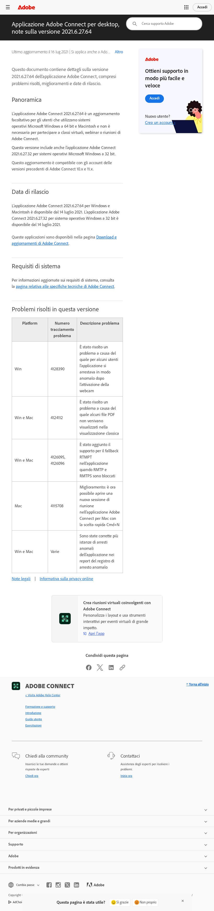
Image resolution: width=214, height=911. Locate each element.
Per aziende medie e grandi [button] (29, 821)
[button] (186, 7)
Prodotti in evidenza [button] (23, 867)
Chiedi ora (31, 776)
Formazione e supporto (40, 706)
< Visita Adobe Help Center (42, 695)
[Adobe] (26, 7)
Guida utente (33, 719)
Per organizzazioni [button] (22, 832)
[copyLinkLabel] (122, 669)
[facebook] (49, 885)
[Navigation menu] (8, 7)
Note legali (21, 578)
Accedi (202, 7)
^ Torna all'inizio (197, 684)
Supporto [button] (15, 844)
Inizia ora (126, 776)
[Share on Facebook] (89, 669)
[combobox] (164, 23)
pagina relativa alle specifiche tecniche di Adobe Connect (65, 286)
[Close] (183, 901)
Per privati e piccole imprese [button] (30, 809)
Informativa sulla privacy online (66, 578)
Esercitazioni (33, 725)
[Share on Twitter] (100, 669)
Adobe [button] (13, 856)
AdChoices (19, 902)
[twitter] (67, 885)
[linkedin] (76, 885)
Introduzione (33, 713)
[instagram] (58, 885)
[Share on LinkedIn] (111, 669)
